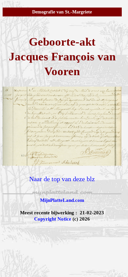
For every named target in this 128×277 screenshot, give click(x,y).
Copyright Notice (52, 219)
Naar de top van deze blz (62, 178)
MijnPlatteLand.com (62, 200)
